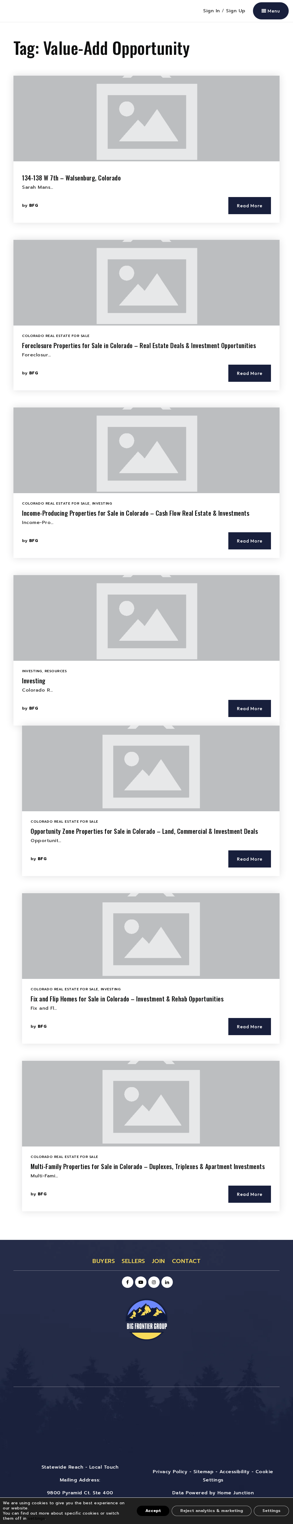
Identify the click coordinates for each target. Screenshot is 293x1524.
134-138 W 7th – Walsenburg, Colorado (71, 177)
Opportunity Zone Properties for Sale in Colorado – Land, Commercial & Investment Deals (144, 831)
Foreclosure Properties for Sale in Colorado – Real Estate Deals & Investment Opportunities (139, 345)
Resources (56, 671)
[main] (146, 631)
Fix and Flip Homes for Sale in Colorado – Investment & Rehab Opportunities (127, 998)
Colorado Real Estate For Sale (56, 335)
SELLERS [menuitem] (133, 1261)
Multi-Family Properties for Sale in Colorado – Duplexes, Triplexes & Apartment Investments (148, 1166)
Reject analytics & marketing (211, 1511)
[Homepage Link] (146, 1319)
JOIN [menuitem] (158, 1261)
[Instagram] (153, 1282)
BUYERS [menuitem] (103, 1261)
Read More (249, 205)
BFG (33, 205)
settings (36, 1518)
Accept (153, 1511)
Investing (102, 503)
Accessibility (234, 1471)
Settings (271, 1511)
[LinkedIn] (166, 1282)
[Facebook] (126, 1282)
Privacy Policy (170, 1471)
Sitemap (203, 1471)
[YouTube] (139, 1282)
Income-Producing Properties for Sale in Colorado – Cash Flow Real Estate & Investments (135, 512)
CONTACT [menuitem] (186, 1261)
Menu (273, 11)
